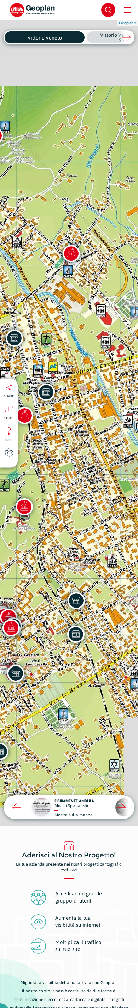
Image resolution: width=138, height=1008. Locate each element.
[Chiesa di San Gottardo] (24, 415)
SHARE (9, 396)
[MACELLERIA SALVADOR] (14, 338)
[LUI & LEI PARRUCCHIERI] (75, 634)
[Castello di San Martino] (24, 506)
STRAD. (9, 418)
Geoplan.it (127, 22)
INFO (9, 439)
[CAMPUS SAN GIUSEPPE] (15, 673)
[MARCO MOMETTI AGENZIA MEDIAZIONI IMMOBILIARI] (76, 600)
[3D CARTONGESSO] (46, 392)
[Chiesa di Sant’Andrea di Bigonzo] (71, 253)
